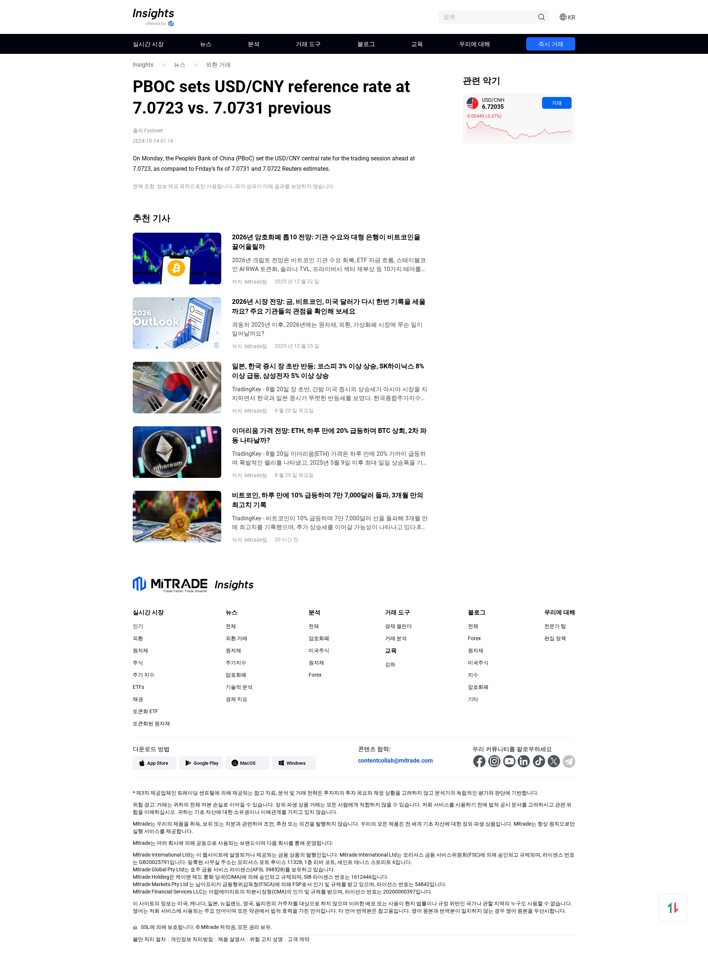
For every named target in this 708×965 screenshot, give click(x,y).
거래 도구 (308, 44)
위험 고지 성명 (266, 939)
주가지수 (236, 662)
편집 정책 (555, 638)
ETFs (138, 687)
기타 (473, 699)
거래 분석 (396, 638)
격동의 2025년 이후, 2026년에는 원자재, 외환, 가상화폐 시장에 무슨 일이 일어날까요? (327, 328)
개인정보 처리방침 (192, 939)
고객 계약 (298, 939)
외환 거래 (218, 64)
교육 (417, 44)
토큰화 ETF (145, 711)
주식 (138, 662)
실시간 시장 (148, 44)
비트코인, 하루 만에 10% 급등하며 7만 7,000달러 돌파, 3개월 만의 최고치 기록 (327, 499)
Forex (315, 674)
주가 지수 (144, 674)
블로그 (366, 44)
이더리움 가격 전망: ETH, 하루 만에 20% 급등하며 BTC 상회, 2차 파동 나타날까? (329, 435)
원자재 (140, 650)
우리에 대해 (474, 44)
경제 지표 (236, 699)
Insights (143, 64)
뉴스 (206, 44)
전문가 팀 (555, 626)
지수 (473, 674)
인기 (138, 626)
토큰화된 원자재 (151, 723)
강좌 (390, 664)
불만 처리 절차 (149, 939)
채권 (138, 699)
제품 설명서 (231, 939)
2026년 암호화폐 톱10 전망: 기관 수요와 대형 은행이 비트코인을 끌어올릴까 (326, 241)
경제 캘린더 (398, 626)
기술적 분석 (239, 687)
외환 (138, 638)
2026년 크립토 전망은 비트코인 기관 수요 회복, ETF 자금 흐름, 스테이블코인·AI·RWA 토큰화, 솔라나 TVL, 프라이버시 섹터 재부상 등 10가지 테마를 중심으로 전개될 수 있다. (329, 264)
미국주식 (319, 650)
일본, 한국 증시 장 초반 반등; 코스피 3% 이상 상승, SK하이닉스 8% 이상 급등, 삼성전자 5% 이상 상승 (328, 370)
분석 (254, 44)
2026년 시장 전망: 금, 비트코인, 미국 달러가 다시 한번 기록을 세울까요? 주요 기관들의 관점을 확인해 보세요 (329, 306)
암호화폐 (236, 674)
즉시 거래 (550, 44)
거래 (557, 102)
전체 (231, 626)
